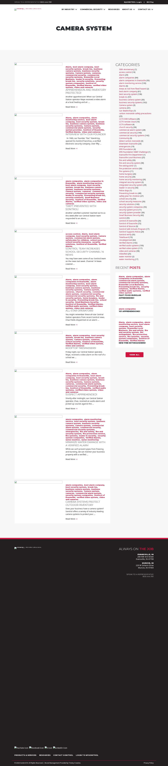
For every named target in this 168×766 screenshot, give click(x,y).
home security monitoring (130, 179)
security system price (128, 209)
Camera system (82, 73)
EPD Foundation (126, 149)
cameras (96, 73)
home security (125, 176)
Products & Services (25, 755)
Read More (71, 107)
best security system (86, 122)
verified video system (84, 201)
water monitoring (90, 440)
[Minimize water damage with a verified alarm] (38, 447)
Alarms (122, 86)
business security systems (87, 189)
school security (97, 240)
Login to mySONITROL (87, 755)
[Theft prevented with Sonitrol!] (38, 199)
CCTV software (125, 124)
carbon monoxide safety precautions (135, 113)
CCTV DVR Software (127, 119)
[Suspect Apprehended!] (38, 387)
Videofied (123, 253)
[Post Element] (135, 287)
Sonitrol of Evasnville (93, 130)
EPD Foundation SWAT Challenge (133, 152)
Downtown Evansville (128, 143)
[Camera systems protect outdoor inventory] (38, 496)
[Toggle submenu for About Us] (134, 9)
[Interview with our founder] (38, 144)
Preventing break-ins (94, 195)
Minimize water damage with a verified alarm (85, 444)
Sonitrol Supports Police (129, 231)
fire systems (71, 436)
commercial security (76, 75)
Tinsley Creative (74, 763)
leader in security (84, 79)
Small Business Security (86, 302)
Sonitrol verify (125, 234)
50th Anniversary (126, 69)
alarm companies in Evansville (81, 280)
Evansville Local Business (130, 157)
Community (124, 138)
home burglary (90, 298)
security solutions (85, 81)
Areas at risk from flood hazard (132, 88)
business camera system (82, 124)
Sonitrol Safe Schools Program (132, 229)
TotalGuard (124, 237)
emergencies (72, 431)
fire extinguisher (126, 165)
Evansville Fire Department (131, 154)
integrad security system (130, 182)
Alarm (68, 67)
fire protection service (94, 434)
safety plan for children (77, 240)
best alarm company (83, 67)
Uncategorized (125, 240)
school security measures (78, 242)
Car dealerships (126, 110)
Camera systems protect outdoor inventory (83, 503)
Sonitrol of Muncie (127, 226)
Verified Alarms (84, 85)
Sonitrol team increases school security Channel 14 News (85, 251)
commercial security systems (89, 193)
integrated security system (131, 185)
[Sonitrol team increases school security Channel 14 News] (38, 243)
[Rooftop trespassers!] (38, 349)
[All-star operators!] (38, 292)
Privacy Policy (149, 763)
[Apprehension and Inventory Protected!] (38, 83)
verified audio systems (77, 306)
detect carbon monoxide (130, 141)
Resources (45, 755)
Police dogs (124, 190)
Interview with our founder (86, 134)
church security (83, 292)
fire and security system (129, 163)
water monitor (73, 440)
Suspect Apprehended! (81, 394)
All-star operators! (79, 310)
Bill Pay (150, 2)
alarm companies (81, 118)
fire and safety (87, 431)
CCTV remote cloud (127, 121)
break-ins (87, 69)
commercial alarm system (78, 128)
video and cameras (83, 87)
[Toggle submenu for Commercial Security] (104, 9)
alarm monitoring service (81, 119)
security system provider (130, 212)
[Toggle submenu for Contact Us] (152, 9)
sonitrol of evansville (128, 220)
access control (73, 234)
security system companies (79, 495)
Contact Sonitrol (63, 755)
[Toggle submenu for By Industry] (76, 9)
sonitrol (122, 218)
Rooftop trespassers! (81, 348)
